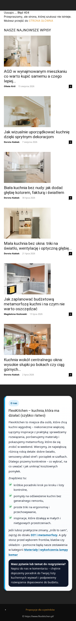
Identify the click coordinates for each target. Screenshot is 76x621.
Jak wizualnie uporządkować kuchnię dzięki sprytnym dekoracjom (37, 134)
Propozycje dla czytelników (40, 609)
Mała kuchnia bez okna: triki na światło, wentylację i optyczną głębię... (38, 246)
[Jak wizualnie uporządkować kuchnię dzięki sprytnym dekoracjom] (38, 111)
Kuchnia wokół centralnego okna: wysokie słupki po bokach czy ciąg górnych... (34, 364)
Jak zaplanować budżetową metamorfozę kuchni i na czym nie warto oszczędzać (34, 304)
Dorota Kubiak (11, 141)
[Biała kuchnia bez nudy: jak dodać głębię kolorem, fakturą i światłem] (38, 167)
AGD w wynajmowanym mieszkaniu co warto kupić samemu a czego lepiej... (35, 76)
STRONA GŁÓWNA (41, 20)
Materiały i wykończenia (41, 550)
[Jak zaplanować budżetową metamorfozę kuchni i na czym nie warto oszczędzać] (38, 278)
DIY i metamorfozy (44, 535)
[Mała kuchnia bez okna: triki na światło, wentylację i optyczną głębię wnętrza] (38, 223)
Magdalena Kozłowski (15, 314)
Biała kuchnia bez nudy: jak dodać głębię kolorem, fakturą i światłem (34, 190)
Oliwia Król (9, 86)
